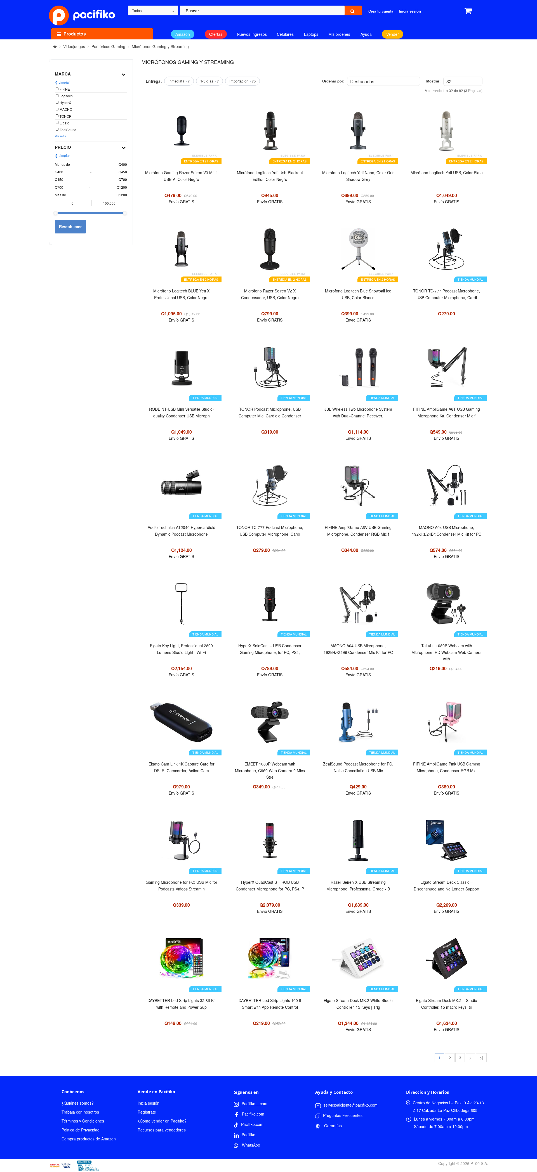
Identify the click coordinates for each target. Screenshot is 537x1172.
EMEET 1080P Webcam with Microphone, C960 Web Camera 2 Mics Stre (270, 770)
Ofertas (215, 34)
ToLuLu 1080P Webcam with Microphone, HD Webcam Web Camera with (446, 652)
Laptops (311, 34)
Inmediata (179, 81)
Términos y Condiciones (83, 1121)
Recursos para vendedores (162, 1130)
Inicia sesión (148, 1103)
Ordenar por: (333, 81)
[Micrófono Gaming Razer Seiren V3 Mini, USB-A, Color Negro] (181, 133)
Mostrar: (433, 81)
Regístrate (147, 1112)
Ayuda (366, 34)
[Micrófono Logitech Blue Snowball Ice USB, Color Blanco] (358, 252)
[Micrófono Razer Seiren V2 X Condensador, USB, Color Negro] (269, 252)
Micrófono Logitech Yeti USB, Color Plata (447, 172)
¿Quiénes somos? (78, 1103)
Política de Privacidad (81, 1130)
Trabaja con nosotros (80, 1112)
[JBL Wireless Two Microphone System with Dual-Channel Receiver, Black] (358, 370)
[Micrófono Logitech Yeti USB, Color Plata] (446, 133)
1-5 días (209, 81)
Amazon (182, 34)
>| (481, 1057)
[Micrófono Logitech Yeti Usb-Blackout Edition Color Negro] (269, 133)
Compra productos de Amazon (89, 1139)
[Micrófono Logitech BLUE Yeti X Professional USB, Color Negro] (181, 252)
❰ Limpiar (62, 82)
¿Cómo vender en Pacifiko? (162, 1121)
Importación (242, 81)
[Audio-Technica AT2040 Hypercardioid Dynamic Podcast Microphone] (181, 488)
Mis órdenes (339, 34)
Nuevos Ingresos (252, 34)
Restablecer (70, 226)
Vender (392, 34)
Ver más (60, 136)
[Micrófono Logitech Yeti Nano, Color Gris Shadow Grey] (358, 133)
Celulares (285, 34)
